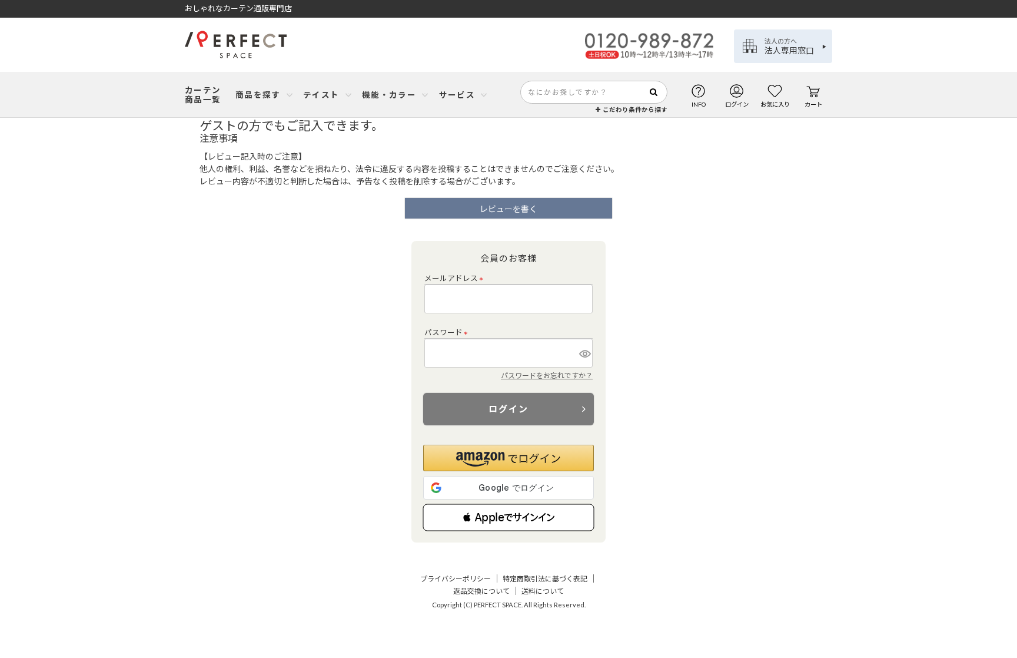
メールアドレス (455, 278)
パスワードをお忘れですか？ (547, 375)
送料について (542, 591)
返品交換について (481, 591)
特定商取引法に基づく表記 (545, 578)
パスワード (447, 332)
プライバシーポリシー (455, 578)
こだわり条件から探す (634, 109)
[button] (508, 517)
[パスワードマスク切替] (584, 353)
